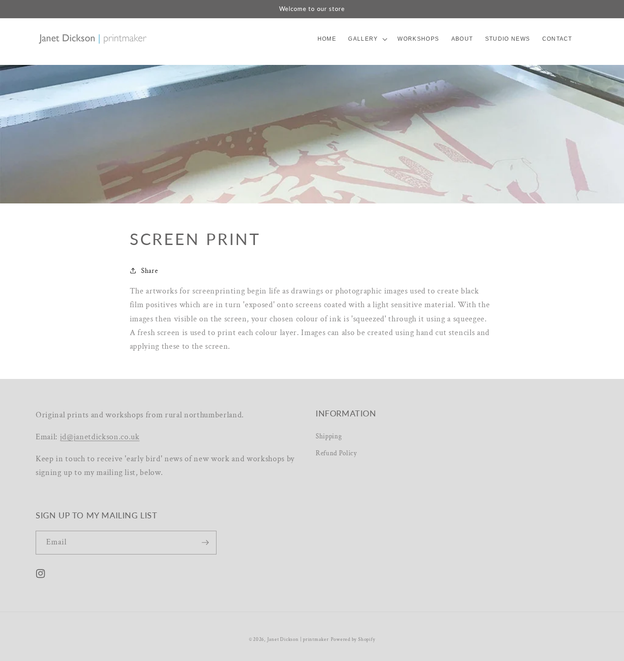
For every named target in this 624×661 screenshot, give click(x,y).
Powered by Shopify (353, 639)
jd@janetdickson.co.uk (100, 437)
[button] (366, 38)
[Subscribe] (205, 542)
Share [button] (149, 270)
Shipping (329, 436)
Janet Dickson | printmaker (298, 639)
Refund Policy (336, 453)
